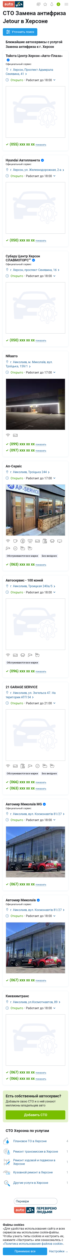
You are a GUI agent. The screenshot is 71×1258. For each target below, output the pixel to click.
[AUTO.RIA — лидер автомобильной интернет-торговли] (13, 4)
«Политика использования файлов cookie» (33, 1244)
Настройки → (58, 1251)
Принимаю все (25, 1251)
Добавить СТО (35, 1115)
